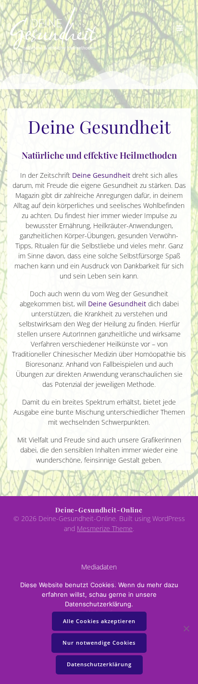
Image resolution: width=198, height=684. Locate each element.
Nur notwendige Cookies (99, 642)
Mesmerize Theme (105, 528)
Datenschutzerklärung (99, 664)
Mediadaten (99, 566)
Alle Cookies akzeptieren (99, 621)
